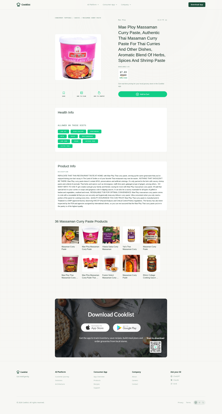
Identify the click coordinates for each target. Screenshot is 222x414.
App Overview (99, 377)
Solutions (58, 380)
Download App (197, 4)
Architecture (60, 384)
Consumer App (109, 4)
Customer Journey (62, 377)
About (134, 377)
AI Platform (92, 4)
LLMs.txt (172, 402)
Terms (188, 402)
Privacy (180, 402)
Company (125, 4)
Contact (135, 384)
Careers (135, 380)
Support (97, 388)
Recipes (97, 384)
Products (97, 380)
